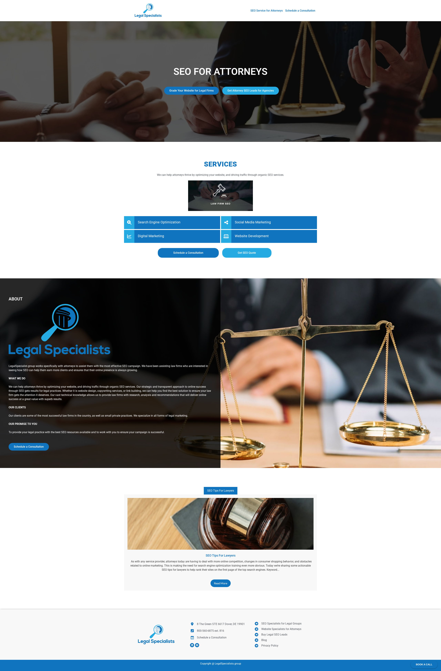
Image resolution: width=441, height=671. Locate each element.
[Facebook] (197, 645)
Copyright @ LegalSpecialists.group (220, 663)
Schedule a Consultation (29, 446)
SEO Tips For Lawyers (220, 490)
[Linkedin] (192, 645)
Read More (220, 583)
